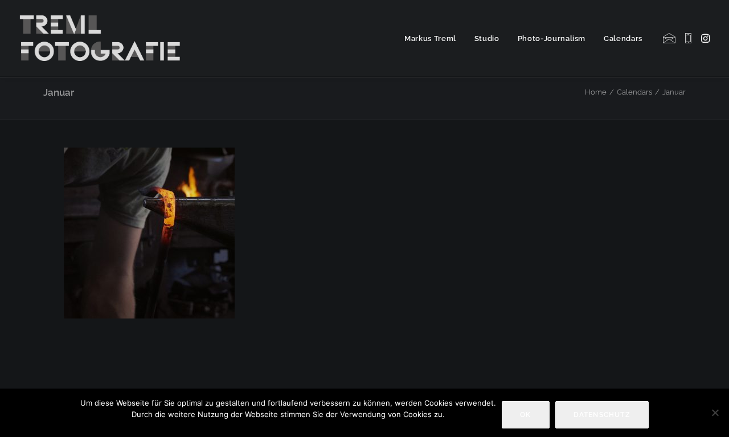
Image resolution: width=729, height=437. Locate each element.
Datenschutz (602, 415)
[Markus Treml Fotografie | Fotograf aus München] (102, 38)
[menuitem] (430, 38)
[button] (670, 38)
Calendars (623, 38)
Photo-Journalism (551, 38)
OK (525, 415)
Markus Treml (430, 38)
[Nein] (714, 412)
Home (596, 92)
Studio (486, 38)
